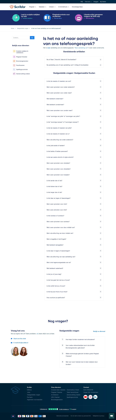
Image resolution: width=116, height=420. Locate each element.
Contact (86, 387)
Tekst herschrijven (72, 392)
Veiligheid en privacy (98, 416)
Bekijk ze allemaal (99, 331)
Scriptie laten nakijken (58, 390)
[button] (111, 416)
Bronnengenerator (57, 399)
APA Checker (55, 397)
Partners (29, 397)
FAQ (82, 1)
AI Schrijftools (63, 7)
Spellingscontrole (72, 397)
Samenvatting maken (73, 395)
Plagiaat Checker (56, 392)
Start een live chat (20, 338)
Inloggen (95, 1)
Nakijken (42, 7)
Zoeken (103, 1)
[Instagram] (90, 397)
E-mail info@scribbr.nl (21, 342)
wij (37, 333)
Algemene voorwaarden (34, 399)
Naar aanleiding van (81, 48)
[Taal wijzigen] (13, 416)
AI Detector (55, 395)
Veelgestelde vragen (33, 395)
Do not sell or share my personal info (81, 416)
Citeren (51, 7)
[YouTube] (85, 397)
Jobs (28, 392)
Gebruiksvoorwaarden (62, 416)
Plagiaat (32, 7)
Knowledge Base (77, 7)
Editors (29, 390)
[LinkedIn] (95, 397)
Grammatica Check (73, 390)
